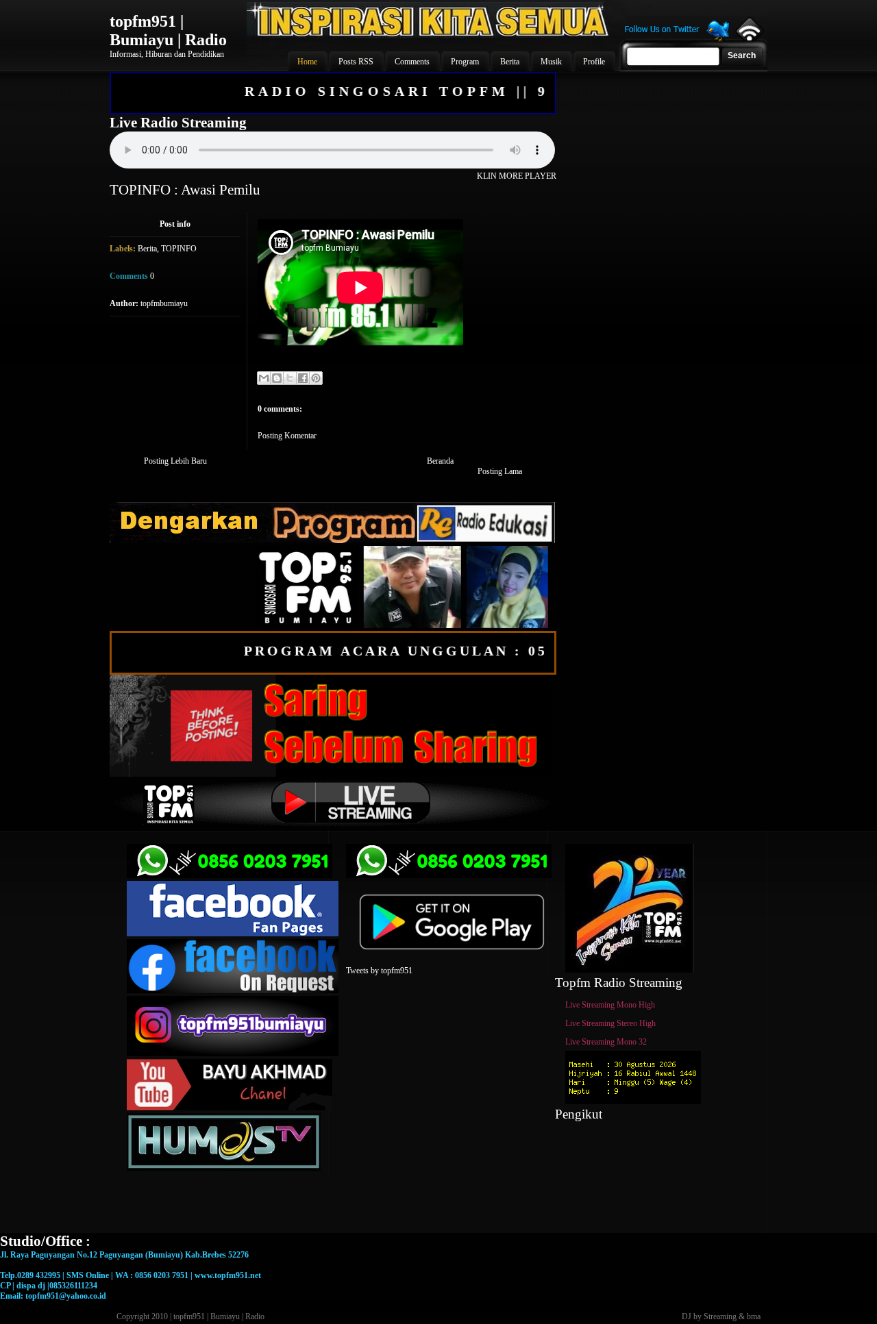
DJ (686, 1316)
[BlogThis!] (277, 378)
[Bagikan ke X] (290, 378)
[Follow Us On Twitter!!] (677, 40)
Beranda (440, 461)
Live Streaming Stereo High (610, 1023)
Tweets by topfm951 (379, 970)
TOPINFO (179, 248)
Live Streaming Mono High (610, 1005)
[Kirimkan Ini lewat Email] (264, 378)
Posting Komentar (287, 435)
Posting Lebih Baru (175, 461)
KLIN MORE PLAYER (516, 176)
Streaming (720, 1316)
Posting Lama (500, 471)
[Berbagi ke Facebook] (303, 378)
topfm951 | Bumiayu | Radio (168, 30)
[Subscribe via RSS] (748, 37)
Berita (147, 248)
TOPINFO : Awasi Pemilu (185, 190)
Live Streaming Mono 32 (606, 1042)
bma (754, 1316)
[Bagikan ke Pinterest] (316, 378)
